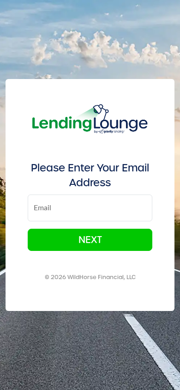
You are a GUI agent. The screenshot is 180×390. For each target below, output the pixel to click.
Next (90, 240)
